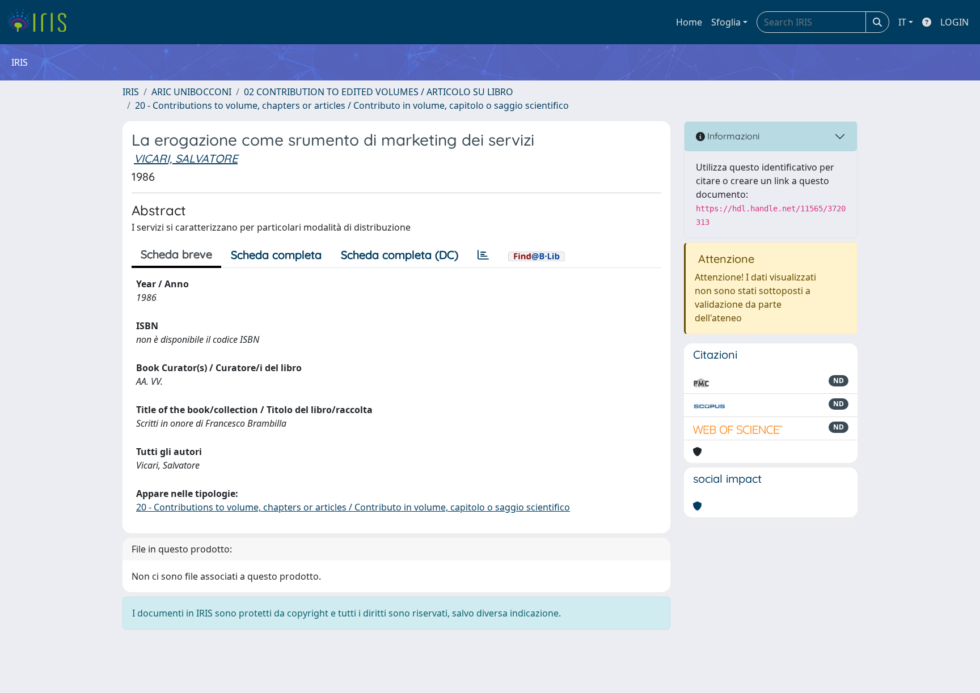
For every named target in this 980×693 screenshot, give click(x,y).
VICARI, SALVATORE (186, 158)
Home (689, 22)
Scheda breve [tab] (176, 254)
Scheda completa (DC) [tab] (399, 255)
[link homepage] (41, 22)
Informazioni (732, 136)
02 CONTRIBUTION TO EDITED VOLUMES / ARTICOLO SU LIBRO (378, 92)
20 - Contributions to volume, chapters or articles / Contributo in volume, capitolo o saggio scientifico (352, 105)
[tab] (483, 255)
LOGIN (954, 22)
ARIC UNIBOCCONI (191, 92)
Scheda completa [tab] (276, 255)
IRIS (130, 92)
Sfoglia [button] (726, 22)
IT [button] (902, 22)
